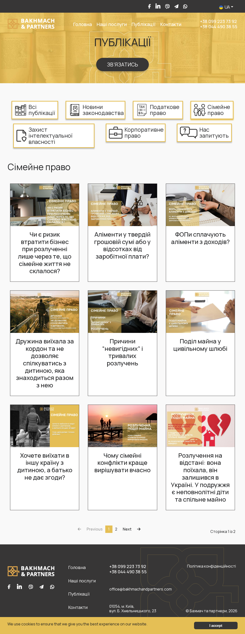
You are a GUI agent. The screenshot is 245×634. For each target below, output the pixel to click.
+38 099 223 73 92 (218, 21)
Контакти (170, 24)
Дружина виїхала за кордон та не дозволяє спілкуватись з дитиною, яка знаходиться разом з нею (45, 363)
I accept (215, 625)
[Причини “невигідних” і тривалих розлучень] (122, 311)
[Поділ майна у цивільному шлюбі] (200, 311)
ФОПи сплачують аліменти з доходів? (200, 238)
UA (227, 7)
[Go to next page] (127, 529)
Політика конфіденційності (211, 566)
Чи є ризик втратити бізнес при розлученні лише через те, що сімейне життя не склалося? (44, 252)
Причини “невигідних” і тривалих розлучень (122, 352)
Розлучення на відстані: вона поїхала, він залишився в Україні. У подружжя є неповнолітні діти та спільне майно (200, 477)
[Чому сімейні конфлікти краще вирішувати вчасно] (122, 425)
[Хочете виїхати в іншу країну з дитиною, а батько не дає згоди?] (44, 425)
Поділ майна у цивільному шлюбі (200, 345)
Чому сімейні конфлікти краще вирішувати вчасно (122, 462)
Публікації (144, 24)
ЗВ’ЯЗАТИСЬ (122, 64)
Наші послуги (112, 24)
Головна (82, 24)
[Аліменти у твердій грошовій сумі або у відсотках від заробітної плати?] (122, 204)
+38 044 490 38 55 (218, 26)
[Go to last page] (138, 529)
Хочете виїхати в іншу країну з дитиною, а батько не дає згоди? (44, 466)
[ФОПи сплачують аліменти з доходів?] (200, 204)
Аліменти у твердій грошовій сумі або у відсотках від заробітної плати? (122, 245)
